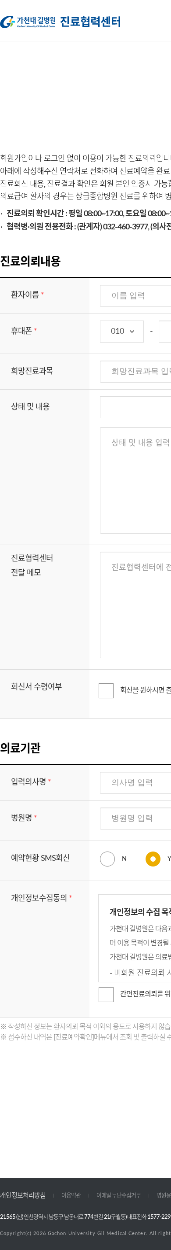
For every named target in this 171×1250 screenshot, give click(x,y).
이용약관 (71, 1195)
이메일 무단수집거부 (118, 1195)
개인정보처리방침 (23, 1195)
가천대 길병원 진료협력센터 (60, 22)
